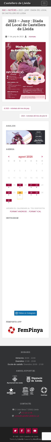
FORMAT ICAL (35, 211)
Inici (4, 10)
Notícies (12, 10)
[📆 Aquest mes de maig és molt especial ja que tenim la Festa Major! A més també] (27, 287)
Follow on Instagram (27, 313)
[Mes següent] (42, 156)
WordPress (37, 439)
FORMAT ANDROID (18, 211)
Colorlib (20, 439)
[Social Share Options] (9, 263)
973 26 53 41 (26, 412)
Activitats (32, 36)
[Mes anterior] (9, 156)
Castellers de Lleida (17, 3)
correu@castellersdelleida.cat (26, 416)
